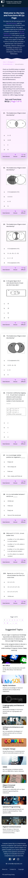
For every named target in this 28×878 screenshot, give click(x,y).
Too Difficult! (23, 155)
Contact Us (13, 869)
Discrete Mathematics (8, 64)
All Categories (11, 62)
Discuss (15, 156)
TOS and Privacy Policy (8, 874)
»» (16, 623)
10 (7, 623)
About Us (4, 869)
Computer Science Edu (14, 2)
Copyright (21, 869)
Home (4, 62)
